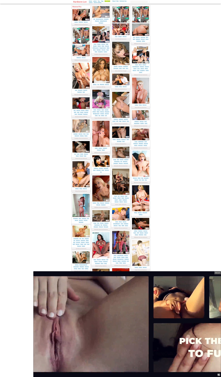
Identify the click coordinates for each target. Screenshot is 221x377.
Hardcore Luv (80, 2)
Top (99, 1)
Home (90, 1)
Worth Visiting (97, 2)
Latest (95, 1)
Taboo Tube (115, 1)
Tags (102, 1)
